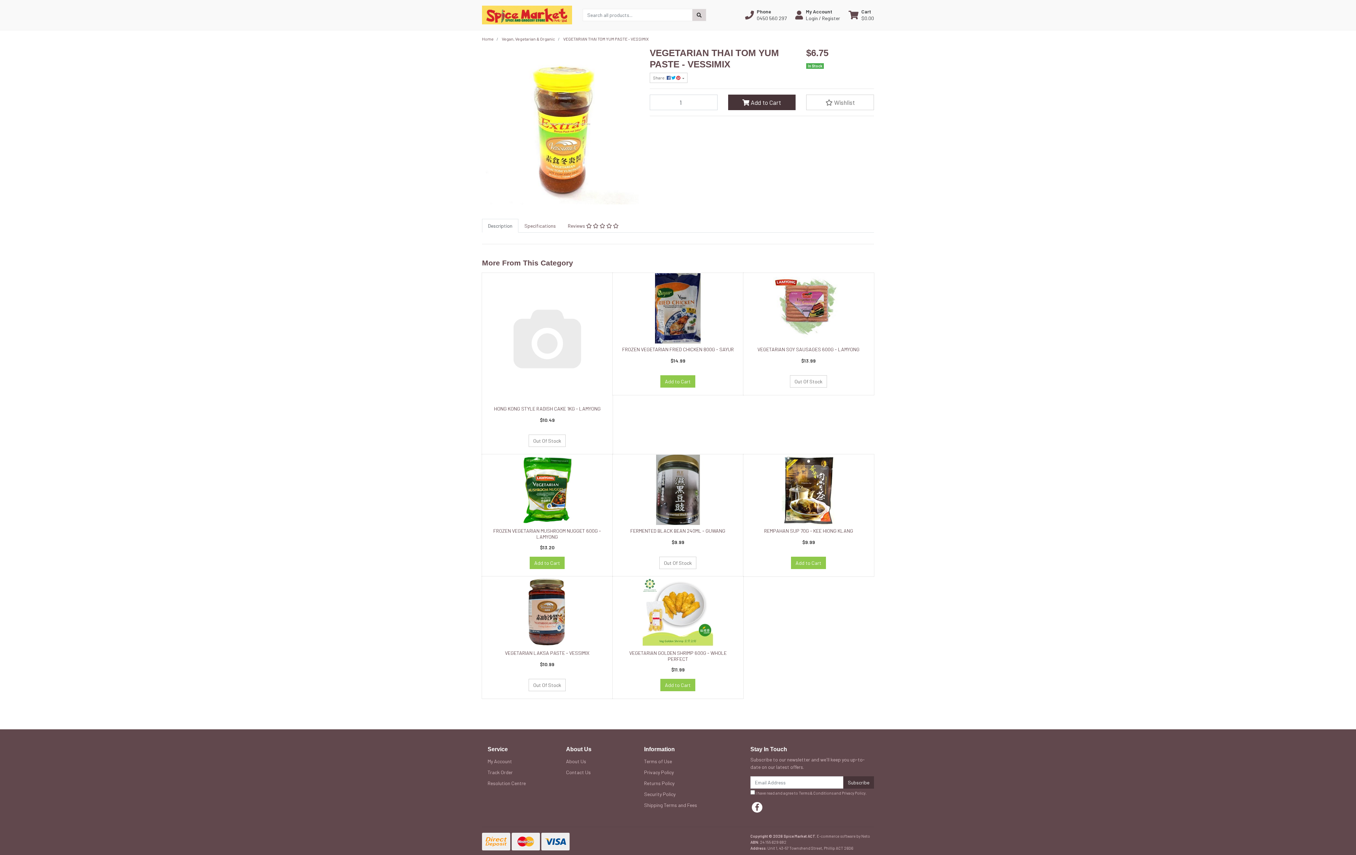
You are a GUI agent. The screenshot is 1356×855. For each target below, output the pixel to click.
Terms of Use (658, 761)
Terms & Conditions (816, 793)
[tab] (500, 226)
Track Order (500, 772)
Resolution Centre (507, 783)
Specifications (540, 226)
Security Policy (660, 794)
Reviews (577, 226)
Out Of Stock (547, 441)
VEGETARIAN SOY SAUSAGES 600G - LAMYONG (808, 349)
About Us (576, 761)
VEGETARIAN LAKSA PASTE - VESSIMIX (547, 653)
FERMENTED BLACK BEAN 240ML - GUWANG (677, 531)
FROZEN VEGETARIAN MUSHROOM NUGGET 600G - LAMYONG (547, 534)
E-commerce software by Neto (843, 836)
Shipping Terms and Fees (670, 805)
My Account (500, 761)
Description (500, 226)
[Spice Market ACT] (527, 14)
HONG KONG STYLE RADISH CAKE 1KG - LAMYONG (547, 409)
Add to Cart (765, 102)
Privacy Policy (659, 772)
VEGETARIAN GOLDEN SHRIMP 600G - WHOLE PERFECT (678, 656)
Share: (660, 77)
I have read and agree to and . (811, 793)
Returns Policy (659, 783)
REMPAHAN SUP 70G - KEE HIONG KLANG (808, 531)
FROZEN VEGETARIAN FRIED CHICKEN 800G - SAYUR (678, 349)
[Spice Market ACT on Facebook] (757, 807)
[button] (766, 14)
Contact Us (578, 772)
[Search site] (699, 15)
